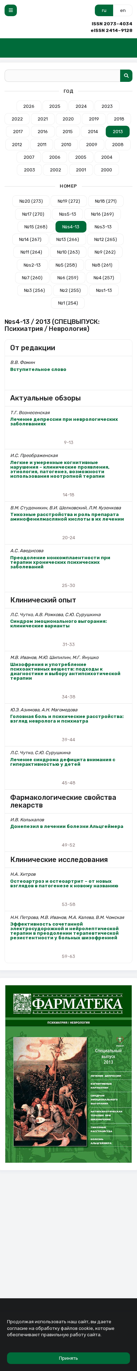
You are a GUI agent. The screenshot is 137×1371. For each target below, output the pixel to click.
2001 (81, 169)
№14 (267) (30, 239)
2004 (106, 157)
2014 (93, 131)
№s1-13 (104, 290)
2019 (94, 119)
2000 (106, 169)
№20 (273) (31, 201)
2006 (54, 157)
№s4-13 (70, 226)
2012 (17, 144)
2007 (29, 157)
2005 (80, 157)
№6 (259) (67, 277)
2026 (28, 106)
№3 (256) (34, 290)
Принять (68, 1358)
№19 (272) (69, 201)
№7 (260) (32, 277)
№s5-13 (67, 214)
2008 (118, 144)
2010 (66, 144)
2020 (68, 119)
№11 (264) (31, 252)
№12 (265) (105, 239)
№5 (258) (66, 265)
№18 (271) (106, 201)
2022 (17, 119)
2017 (18, 131)
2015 (68, 131)
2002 (55, 169)
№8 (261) (102, 265)
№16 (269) (102, 214)
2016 (43, 131)
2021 (43, 119)
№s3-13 (103, 226)
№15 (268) (35, 226)
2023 (107, 106)
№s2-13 (32, 265)
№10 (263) (68, 252)
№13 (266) (67, 239)
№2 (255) (70, 290)
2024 (81, 106)
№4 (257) (103, 277)
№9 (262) (105, 252)
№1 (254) (68, 303)
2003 (29, 169)
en (123, 10)
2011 (41, 144)
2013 (118, 131)
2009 (91, 144)
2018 (119, 119)
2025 (54, 106)
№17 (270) (33, 214)
